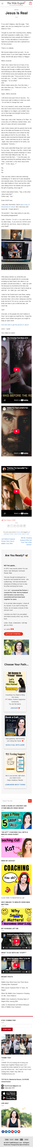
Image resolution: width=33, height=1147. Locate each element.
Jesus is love (17, 534)
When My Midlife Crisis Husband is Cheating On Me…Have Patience (15, 995)
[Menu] (2, 3)
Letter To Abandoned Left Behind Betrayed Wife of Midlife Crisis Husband (15, 1006)
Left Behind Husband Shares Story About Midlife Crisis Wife (8, 541)
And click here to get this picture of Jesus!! (15, 325)
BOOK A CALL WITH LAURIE (15, 745)
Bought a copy (17, 219)
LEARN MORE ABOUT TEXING (15, 784)
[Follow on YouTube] (18, 1131)
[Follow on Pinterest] (12, 1131)
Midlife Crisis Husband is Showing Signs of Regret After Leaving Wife (15, 1000)
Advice (16, 9)
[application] (16, 941)
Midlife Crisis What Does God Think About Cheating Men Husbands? (14, 983)
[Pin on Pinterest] (21, 525)
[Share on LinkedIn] (24, 525)
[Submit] (30, 801)
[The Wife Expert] (16, 3)
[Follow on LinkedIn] (15, 1131)
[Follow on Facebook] (2, 1131)
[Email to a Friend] (18, 525)
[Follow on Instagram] (6, 1131)
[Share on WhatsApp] (8, 525)
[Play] (3, 948)
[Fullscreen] (29, 948)
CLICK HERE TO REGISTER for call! (12, 898)
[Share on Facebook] (11, 525)
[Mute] (26, 948)
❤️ (15, 708)
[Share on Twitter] (14, 525)
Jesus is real (25, 534)
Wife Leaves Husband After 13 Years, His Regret (14, 989)
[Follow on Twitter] (9, 1131)
